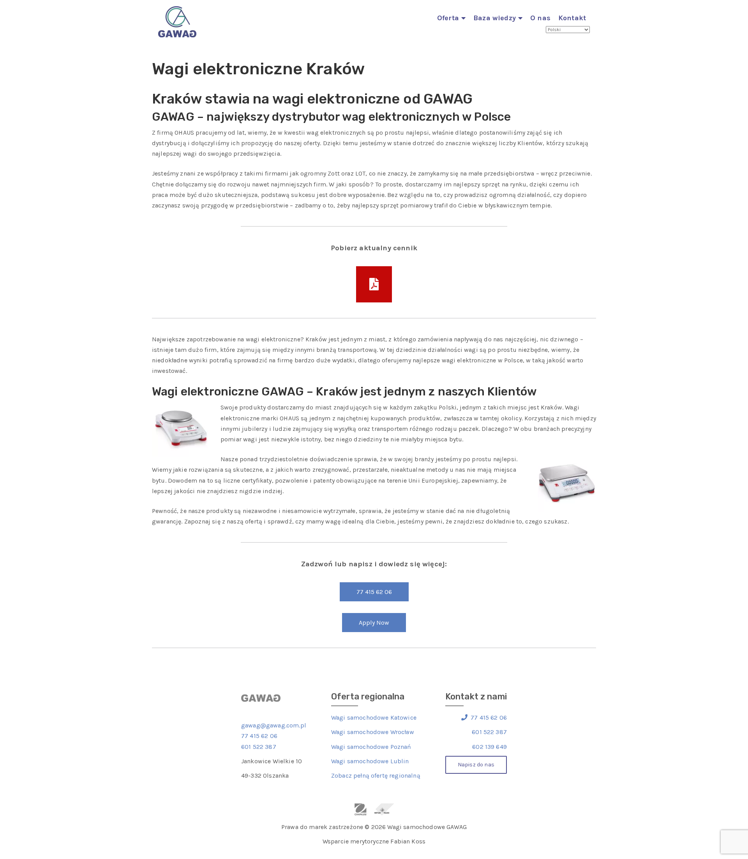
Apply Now (374, 622)
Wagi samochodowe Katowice (373, 717)
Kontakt (572, 18)
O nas (540, 18)
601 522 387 (258, 746)
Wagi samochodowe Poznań (371, 746)
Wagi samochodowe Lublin (370, 761)
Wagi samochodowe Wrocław (372, 732)
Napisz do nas (476, 764)
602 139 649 (489, 746)
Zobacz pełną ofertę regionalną (375, 775)
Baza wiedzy (494, 18)
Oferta (448, 18)
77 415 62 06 (374, 592)
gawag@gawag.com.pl (273, 725)
